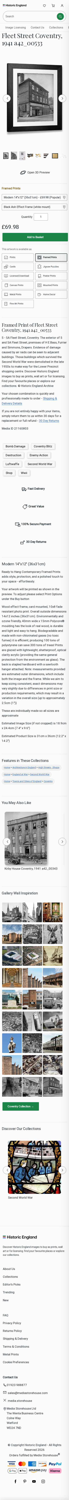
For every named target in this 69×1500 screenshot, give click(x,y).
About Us (9, 1269)
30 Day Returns (49, 420)
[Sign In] (62, 5)
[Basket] (53, 5)
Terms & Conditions (16, 1346)
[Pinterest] (25, 1483)
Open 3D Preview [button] (38, 172)
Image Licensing (15, 27)
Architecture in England (24, 767)
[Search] (60, 16)
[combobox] (30, 16)
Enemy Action (39, 455)
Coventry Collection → (21, 1106)
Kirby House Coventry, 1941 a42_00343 (31, 868)
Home (7, 767)
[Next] (62, 98)
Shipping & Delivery (15, 1338)
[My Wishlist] (44, 5)
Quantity (26, 217)
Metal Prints (11, 1354)
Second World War (40, 464)
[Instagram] (43, 1483)
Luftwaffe (12, 464)
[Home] (14, 5)
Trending (9, 1292)
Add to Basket (35, 237)
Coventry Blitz (43, 446)
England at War (20, 774)
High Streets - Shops (48, 767)
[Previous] (7, 98)
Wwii (24, 473)
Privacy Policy (12, 1323)
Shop (9, 473)
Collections (56, 27)
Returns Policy (12, 1331)
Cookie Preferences (16, 1362)
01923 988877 (17, 1385)
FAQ (5, 1315)
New (6, 1300)
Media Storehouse (46, 1455)
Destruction (13, 455)
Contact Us (37, 27)
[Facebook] (15, 1483)
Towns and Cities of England (26, 781)
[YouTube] (34, 1483)
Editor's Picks (12, 1284)
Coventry (48, 781)
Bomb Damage (15, 446)
